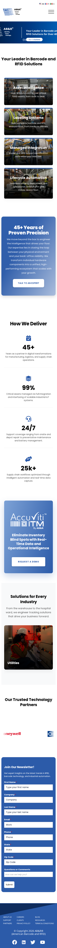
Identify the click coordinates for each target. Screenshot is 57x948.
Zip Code (9, 857)
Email (7, 819)
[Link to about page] (14, 942)
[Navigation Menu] (51, 11)
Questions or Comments (17, 869)
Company (9, 794)
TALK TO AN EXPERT (28, 283)
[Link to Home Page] (12, 11)
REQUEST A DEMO (28, 561)
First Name (10, 782)
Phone (8, 832)
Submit (9, 884)
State (7, 844)
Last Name (10, 807)
